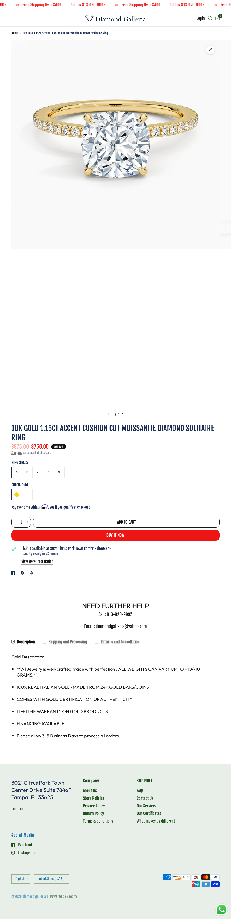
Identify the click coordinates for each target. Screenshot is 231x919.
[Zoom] (210, 50)
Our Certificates (149, 813)
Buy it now (115, 535)
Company (91, 781)
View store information (37, 561)
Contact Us (145, 798)
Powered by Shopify (63, 896)
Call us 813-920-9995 (97, 5)
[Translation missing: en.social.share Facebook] (14, 573)
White (27, 494)
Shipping (16, 452)
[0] (217, 18)
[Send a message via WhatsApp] (222, 910)
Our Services (146, 805)
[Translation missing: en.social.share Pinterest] (32, 573)
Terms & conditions (98, 820)
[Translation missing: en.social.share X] (23, 573)
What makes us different (156, 820)
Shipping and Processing (68, 641)
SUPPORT (144, 781)
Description (26, 641)
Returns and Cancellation (120, 641)
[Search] (210, 18)
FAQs (140, 790)
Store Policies (93, 798)
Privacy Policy (94, 805)
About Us (90, 790)
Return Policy (93, 813)
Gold (16, 494)
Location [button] (18, 809)
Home (14, 33)
